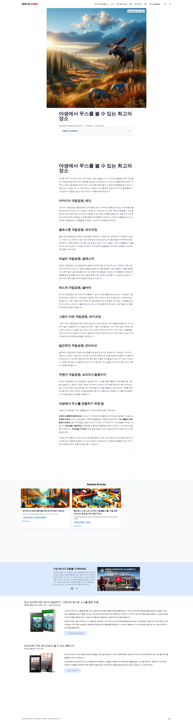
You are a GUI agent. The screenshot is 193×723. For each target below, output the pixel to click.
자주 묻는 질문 (121, 4)
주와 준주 (138, 4)
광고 (130, 4)
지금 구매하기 (73, 670)
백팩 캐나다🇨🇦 (29, 4)
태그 (145, 4)
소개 (112, 4)
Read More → (27, 521)
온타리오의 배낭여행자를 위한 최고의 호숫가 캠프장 (43, 511)
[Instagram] (72, 588)
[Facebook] (76, 588)
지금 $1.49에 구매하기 (76, 633)
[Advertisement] (96, 149)
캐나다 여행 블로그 (101, 4)
